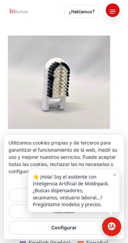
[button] (112, 11)
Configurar (64, 227)
